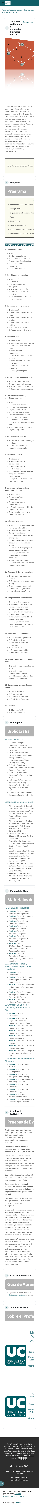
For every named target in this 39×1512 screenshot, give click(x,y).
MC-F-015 (13, 1018)
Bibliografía (16, 722)
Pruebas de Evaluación (16, 1112)
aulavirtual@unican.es (19, 1480)
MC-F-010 (13, 977)
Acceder (18, 1494)
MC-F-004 (13, 926)
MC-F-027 (13, 1089)
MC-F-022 (13, 1064)
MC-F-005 (13, 931)
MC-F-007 (13, 944)
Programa (15, 182)
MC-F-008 (13, 954)
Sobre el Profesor (19, 1307)
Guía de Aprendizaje (21, 1275)
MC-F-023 (13, 1069)
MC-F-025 (13, 1079)
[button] (7, 28)
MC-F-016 (13, 1026)
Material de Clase (19, 891)
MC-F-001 (13, 911)
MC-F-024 (13, 1074)
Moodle (19, 1502)
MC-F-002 (13, 916)
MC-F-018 (13, 1036)
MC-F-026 (13, 1084)
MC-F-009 (13, 972)
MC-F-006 (13, 936)
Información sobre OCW (19, 1466)
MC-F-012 (13, 992)
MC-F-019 (13, 1041)
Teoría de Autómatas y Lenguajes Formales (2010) (16, 28)
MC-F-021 (13, 1051)
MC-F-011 (12, 985)
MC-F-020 (13, 1046)
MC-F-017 (13, 1031)
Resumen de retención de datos (15, 1496)
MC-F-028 (13, 1094)
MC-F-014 (13, 1013)
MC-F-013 (13, 1000)
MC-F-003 (13, 921)
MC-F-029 (13, 1099)
